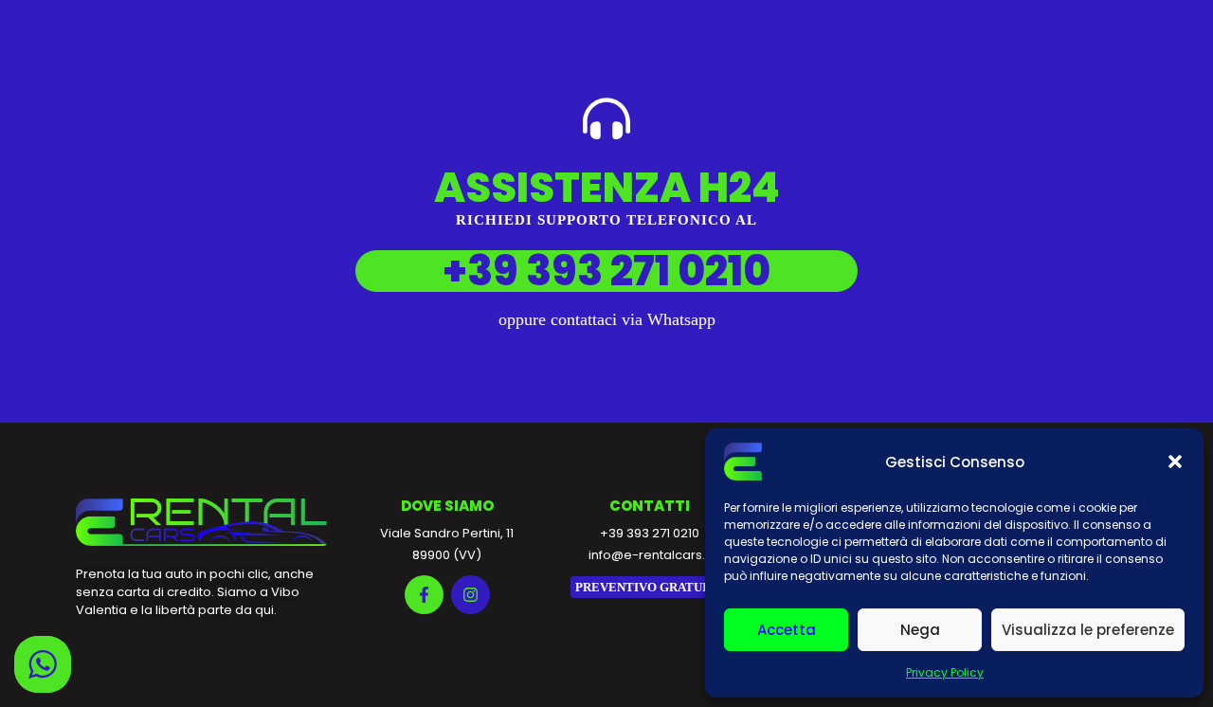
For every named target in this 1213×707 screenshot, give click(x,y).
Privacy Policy (945, 672)
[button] (1175, 461)
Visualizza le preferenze (1088, 630)
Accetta (786, 630)
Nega (920, 630)
